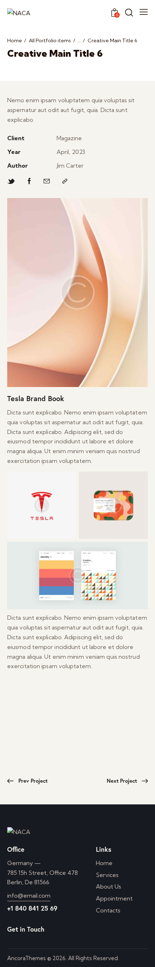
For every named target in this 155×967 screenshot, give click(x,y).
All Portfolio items (50, 41)
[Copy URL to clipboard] (64, 181)
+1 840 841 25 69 (32, 908)
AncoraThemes (26, 958)
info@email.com (28, 895)
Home (14, 41)
